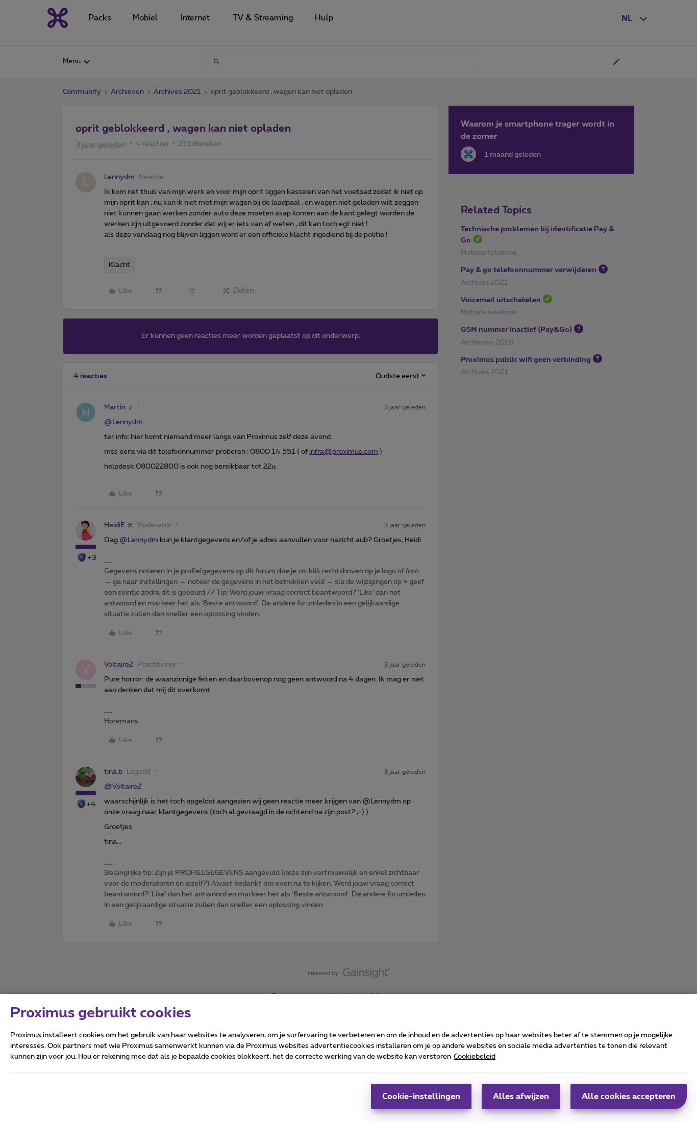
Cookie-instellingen (421, 1096)
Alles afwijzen (521, 1096)
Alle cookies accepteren (629, 1096)
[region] (348, 1058)
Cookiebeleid (474, 1056)
